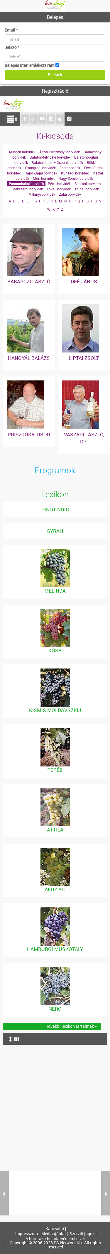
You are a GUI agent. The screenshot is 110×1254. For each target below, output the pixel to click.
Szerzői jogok (82, 1234)
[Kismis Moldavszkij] (55, 671)
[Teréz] (55, 731)
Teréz (55, 769)
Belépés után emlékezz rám (30, 65)
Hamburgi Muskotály (55, 949)
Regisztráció (55, 91)
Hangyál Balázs (29, 358)
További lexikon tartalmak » (71, 1026)
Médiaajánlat (53, 1234)
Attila (55, 829)
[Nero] (55, 970)
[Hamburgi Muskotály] (55, 910)
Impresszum (26, 1234)
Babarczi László (28, 281)
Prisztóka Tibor (29, 434)
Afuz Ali (55, 889)
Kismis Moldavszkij (55, 710)
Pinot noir (55, 509)
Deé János (84, 281)
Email (11, 30)
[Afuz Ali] (55, 850)
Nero (55, 1008)
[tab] (55, 17)
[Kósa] (55, 611)
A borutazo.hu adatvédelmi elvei (55, 1239)
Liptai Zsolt (84, 358)
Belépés (55, 17)
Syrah (55, 531)
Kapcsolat (54, 1229)
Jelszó (12, 47)
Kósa (55, 650)
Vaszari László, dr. (84, 438)
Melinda (55, 590)
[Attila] (55, 791)
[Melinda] (55, 552)
